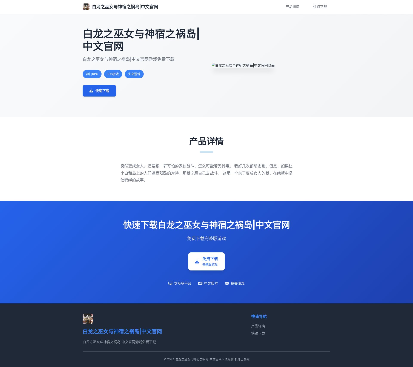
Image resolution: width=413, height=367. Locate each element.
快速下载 (320, 7)
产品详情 (292, 7)
